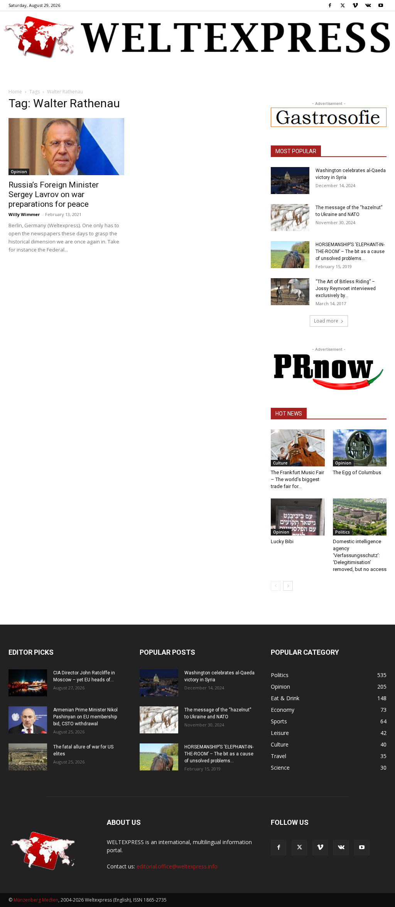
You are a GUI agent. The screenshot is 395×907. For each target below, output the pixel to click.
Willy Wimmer (24, 214)
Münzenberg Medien (36, 900)
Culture (280, 463)
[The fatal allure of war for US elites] (27, 756)
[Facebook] (330, 5)
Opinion (19, 171)
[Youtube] (381, 5)
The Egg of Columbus (357, 472)
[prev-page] (275, 586)
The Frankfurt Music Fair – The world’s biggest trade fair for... (297, 479)
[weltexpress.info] (197, 36)
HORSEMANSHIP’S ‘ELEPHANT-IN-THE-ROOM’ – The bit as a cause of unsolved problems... (350, 251)
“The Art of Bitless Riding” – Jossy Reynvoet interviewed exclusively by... (346, 288)
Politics (342, 532)
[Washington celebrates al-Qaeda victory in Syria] (290, 180)
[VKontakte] (368, 5)
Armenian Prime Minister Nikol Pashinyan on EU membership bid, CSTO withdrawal (85, 716)
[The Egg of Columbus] (360, 447)
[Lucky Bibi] (298, 516)
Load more (326, 321)
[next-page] (288, 586)
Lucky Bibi (282, 541)
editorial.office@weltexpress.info (177, 866)
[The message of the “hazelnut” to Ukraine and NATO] (290, 217)
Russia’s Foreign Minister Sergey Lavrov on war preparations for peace (53, 194)
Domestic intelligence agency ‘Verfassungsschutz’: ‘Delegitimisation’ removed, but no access (360, 555)
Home (15, 91)
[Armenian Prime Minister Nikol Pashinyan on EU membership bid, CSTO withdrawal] (27, 719)
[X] (342, 5)
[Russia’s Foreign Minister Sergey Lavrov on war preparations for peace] (66, 146)
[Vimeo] (355, 5)
